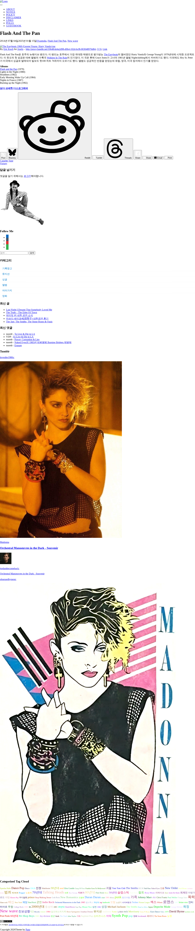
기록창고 (7, 268)
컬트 (141, 892)
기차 (78, 916)
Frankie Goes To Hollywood (95, 888)
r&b (154, 897)
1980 (107, 897)
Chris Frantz (161, 897)
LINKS (9, 20)
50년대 (113, 892)
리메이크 (160, 892)
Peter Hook (100, 893)
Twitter (114, 912)
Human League (144, 902)
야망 (7, 897)
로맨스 (168, 902)
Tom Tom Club (118, 888)
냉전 (94, 907)
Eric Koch (8, 49)
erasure (43, 912)
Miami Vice (87, 907)
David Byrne (176, 911)
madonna (106, 911)
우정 (10, 906)
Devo (106, 893)
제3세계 (15, 893)
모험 (112, 902)
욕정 (186, 906)
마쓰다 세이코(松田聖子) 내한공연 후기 (27, 318)
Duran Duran (93, 897)
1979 (167, 912)
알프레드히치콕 (58, 912)
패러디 (150, 916)
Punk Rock (134, 893)
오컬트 (81, 897)
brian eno (183, 902)
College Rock (18, 907)
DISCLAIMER (13, 17)
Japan (150, 907)
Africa (112, 897)
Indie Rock (48, 902)
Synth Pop (120, 915)
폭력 (191, 897)
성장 (104, 906)
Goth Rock (56, 897)
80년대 (90, 892)
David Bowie (70, 907)
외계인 (184, 892)
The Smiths (132, 888)
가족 (134, 897)
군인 (39, 902)
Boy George (73, 893)
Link (105, 49)
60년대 (14, 916)
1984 (48, 912)
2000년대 (37, 906)
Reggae (22, 893)
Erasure (18, 345)
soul (62, 888)
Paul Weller (172, 897)
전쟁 (38, 888)
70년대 (37, 892)
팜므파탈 (126, 897)
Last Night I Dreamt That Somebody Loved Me (29, 309)
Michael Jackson (117, 906)
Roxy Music (150, 893)
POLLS (10, 23)
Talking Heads (53, 892)
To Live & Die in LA (24, 334)
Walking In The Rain (57, 57)
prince (31, 897)
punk (118, 897)
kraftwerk (106, 902)
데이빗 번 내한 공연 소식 (19, 315)
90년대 (55, 888)
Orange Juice (182, 897)
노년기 (119, 902)
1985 (83, 902)
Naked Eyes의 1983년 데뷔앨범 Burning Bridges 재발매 (42, 342)
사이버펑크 (126, 902)
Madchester (46, 888)
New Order (171, 888)
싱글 (4, 279)
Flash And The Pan (57, 41)
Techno (135, 902)
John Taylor (72, 916)
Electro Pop (14, 897)
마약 (108, 916)
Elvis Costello (69, 888)
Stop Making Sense (43, 897)
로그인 (27, 176)
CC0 (99, 49)
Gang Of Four (80, 888)
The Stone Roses (160, 916)
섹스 (153, 902)
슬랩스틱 (123, 892)
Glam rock (3, 902)
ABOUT (10, 9)
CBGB (32, 888)
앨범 (4, 285)
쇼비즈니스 (100, 916)
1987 (176, 902)
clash (103, 897)
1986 (99, 907)
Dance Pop (17, 888)
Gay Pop (78, 907)
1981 (26, 907)
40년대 (61, 907)
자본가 (81, 893)
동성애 (49, 906)
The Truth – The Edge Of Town (21, 312)
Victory (3, 163)
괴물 (109, 888)
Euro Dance (155, 912)
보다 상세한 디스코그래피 (14, 88)
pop (131, 916)
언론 (66, 893)
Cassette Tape (6, 160)
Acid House (182, 888)
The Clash (63, 916)
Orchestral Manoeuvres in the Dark (67, 902)
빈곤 (53, 916)
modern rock (189, 912)
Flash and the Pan (8, 69)
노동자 (29, 893)
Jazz (166, 893)
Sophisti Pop (87, 916)
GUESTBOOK (13, 25)
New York (18, 902)
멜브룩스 (89, 902)
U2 (32, 911)
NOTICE (10, 12)
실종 (169, 916)
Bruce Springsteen (73, 912)
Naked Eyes (155, 888)
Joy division (45, 916)
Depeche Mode (162, 906)
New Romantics (69, 897)
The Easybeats (111, 54)
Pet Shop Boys (26, 916)
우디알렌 (23, 897)
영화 (4, 296)
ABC (55, 907)
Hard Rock (32, 902)
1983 (37, 916)
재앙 (25, 902)
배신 (11, 902)
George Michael (177, 907)
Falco (162, 912)
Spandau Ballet (5, 888)
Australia (42, 41)
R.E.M (141, 888)
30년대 (96, 902)
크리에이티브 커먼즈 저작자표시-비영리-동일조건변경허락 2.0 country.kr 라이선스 (36, 925)
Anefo (20, 49)
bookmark (142, 916)
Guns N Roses (145, 912)
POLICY (10, 14)
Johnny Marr (145, 897)
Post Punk (5, 916)
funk (57, 916)
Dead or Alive (143, 907)
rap (101, 902)
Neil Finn (147, 888)
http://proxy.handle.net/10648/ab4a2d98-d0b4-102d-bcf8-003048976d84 (61, 49)
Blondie (37, 912)
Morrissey (133, 911)
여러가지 (7, 290)
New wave (72, 41)
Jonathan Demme (86, 912)
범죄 (7, 892)
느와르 (120, 912)
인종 (162, 888)
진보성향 (24, 911)
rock (126, 911)
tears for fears (174, 893)
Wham (159, 902)
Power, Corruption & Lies (26, 339)
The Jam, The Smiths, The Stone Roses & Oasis (29, 321)
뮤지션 (6, 274)
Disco (27, 888)
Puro (28, 929)
